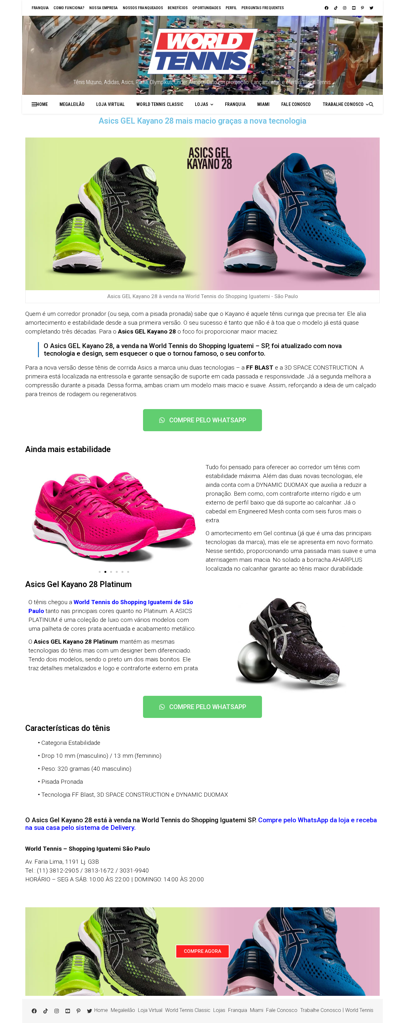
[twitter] (371, 8)
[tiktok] (336, 8)
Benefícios (178, 8)
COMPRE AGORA (202, 951)
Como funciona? (68, 8)
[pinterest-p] (363, 8)
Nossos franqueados (143, 8)
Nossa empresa (103, 8)
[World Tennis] (202, 51)
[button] (35, 515)
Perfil (231, 8)
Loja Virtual (110, 104)
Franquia (40, 8)
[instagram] (345, 8)
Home (42, 104)
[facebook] (327, 8)
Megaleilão (71, 104)
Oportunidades (206, 8)
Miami (263, 104)
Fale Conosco (296, 104)
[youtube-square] (354, 8)
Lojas (201, 104)
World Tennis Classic (159, 104)
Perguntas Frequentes (262, 8)
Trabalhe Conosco (343, 104)
